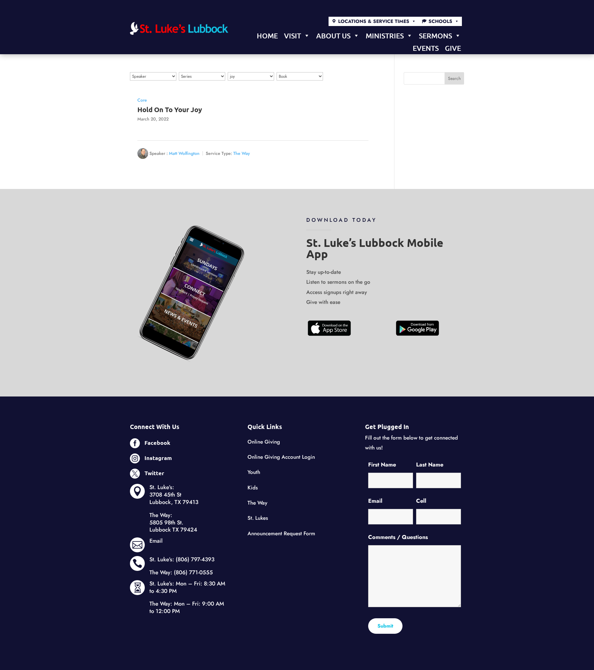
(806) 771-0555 (193, 572)
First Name (382, 465)
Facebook (157, 442)
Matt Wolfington (184, 153)
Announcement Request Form (281, 533)
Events (426, 48)
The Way (241, 153)
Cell (421, 501)
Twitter (154, 472)
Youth (254, 472)
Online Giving (264, 441)
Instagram (158, 457)
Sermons (435, 35)
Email (155, 541)
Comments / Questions (398, 537)
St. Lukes (258, 518)
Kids (253, 487)
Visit (292, 35)
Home (267, 35)
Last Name (429, 465)
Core (142, 100)
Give (453, 48)
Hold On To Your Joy (169, 109)
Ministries (385, 35)
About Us (333, 35)
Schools (440, 21)
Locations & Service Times (373, 21)
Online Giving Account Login (281, 457)
